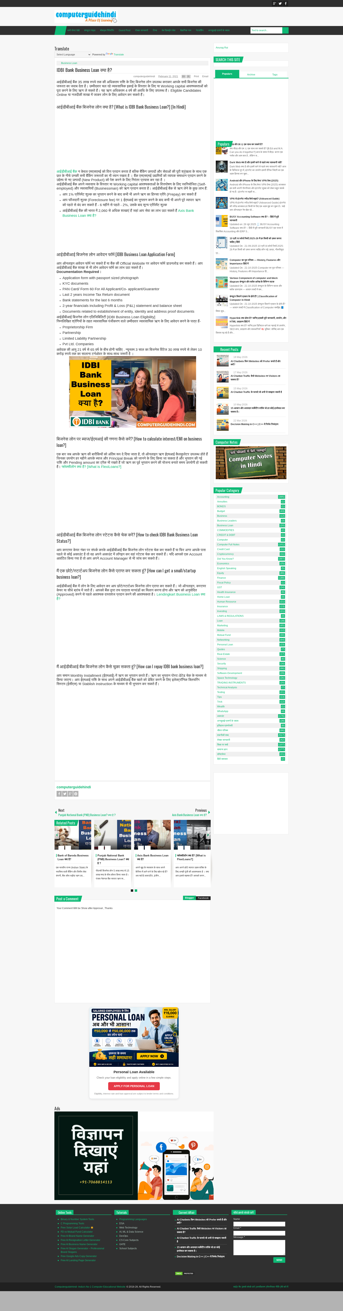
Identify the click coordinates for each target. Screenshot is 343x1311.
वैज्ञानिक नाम (185, 30)
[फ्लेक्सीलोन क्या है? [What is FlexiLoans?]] (192, 835)
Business (222, 516)
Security (221, 663)
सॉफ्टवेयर (221, 754)
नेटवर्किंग (199, 30)
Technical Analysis (227, 687)
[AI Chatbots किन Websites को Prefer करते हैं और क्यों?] (223, 360)
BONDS (221, 506)
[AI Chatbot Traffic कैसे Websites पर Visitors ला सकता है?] (223, 377)
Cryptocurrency (225, 554)
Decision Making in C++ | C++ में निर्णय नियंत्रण (254, 424)
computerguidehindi (144, 76)
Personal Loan (225, 644)
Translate (119, 54)
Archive (251, 74)
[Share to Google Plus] (86, 838)
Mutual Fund (224, 635)
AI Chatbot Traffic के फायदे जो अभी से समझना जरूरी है (256, 392)
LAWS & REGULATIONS (230, 616)
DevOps (123, 1236)
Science (221, 658)
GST (219, 587)
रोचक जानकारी (141, 30)
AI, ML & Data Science (131, 1231)
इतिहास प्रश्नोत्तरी (225, 725)
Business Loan (69, 63)
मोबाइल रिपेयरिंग (107, 30)
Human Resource (226, 601)
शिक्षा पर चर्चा (222, 744)
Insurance (222, 606)
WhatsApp (222, 711)
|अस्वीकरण (260, 1286)
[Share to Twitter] (81, 838)
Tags (274, 74)
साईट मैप (237, 1286)
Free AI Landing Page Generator (78, 1260)
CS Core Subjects (129, 1240)
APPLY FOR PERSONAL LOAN (134, 1086)
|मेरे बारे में (284, 1286)
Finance (221, 577)
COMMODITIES (225, 530)
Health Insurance (226, 592)
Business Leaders (227, 520)
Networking (223, 639)
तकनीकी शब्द (223, 735)
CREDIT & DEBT (226, 535)
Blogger (189, 897)
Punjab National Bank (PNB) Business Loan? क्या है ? (113, 859)
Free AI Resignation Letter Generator (80, 1240)
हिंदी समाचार (222, 759)
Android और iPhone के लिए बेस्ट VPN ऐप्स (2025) (254, 180)
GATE (122, 1244)
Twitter (280, 3)
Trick (219, 701)
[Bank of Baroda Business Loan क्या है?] (72, 835)
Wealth (221, 706)
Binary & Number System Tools (77, 1219)
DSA (121, 1223)
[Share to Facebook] (76, 838)
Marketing (222, 625)
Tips (219, 697)
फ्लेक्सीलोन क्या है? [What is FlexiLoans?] (91, 467)
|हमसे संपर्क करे (248, 1286)
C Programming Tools (72, 1223)
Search (285, 30)
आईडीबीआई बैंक (67, 172)
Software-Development (229, 673)
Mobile (220, 630)
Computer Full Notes (228, 544)
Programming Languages (133, 1219)
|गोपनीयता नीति (272, 1286)
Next (208, 835)
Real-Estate (223, 654)
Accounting (223, 496)
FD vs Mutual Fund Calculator (77, 1231)
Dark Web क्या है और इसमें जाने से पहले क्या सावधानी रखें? (256, 162)
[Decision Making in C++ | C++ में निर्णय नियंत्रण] (223, 425)
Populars (227, 73)
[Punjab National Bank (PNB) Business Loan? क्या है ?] (112, 835)
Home (60, 30)
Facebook (285, 3)
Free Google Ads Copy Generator (79, 1256)
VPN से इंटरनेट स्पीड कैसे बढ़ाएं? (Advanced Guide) (254, 198)
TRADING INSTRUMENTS (231, 682)
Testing (221, 692)
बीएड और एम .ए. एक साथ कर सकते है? (246, 144)
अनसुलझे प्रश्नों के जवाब (218, 30)
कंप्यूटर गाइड (89, 30)
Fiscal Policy (224, 582)
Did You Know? (225, 558)
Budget (221, 511)
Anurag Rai (222, 47)
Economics (223, 563)
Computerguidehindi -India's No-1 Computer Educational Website (90, 1286)
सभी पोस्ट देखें (73, 30)
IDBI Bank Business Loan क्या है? (84, 69)
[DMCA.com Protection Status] (185, 1274)
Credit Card (223, 549)
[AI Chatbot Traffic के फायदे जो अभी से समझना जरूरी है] (223, 393)
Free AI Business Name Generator (79, 1244)
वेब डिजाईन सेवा (168, 30)
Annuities (222, 501)
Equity (220, 573)
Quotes (221, 649)
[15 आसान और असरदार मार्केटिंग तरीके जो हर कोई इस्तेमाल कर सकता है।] (223, 409)
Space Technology (227, 678)
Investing (222, 611)
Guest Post (124, 30)
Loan (220, 620)
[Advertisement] (132, 142)
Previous (56, 835)
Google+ (274, 3)
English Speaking (226, 568)
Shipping (222, 668)
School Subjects (128, 1248)
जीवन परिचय (222, 730)
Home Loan (223, 597)
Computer (222, 539)
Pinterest (75, 794)
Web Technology (128, 1227)
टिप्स (155, 30)
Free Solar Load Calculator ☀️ (77, 1227)
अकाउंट (220, 716)
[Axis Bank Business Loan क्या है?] (152, 835)
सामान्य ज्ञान (222, 749)
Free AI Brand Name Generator (77, 1236)
